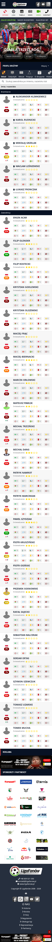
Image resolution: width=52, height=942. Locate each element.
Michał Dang (21, 449)
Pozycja (29, 76)
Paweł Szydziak (22, 519)
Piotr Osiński (21, 565)
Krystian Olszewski (25, 310)
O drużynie (39, 76)
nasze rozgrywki (26, 20)
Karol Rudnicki (25, 119)
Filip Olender (21, 240)
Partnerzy (26, 928)
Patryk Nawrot (22, 472)
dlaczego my (42, 20)
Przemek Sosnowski (25, 588)
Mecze (21, 76)
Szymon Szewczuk (24, 681)
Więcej (44, 66)
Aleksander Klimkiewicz (30, 96)
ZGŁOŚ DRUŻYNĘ (8, 20)
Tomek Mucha (21, 727)
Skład (3, 76)
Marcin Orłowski (24, 379)
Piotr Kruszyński (24, 542)
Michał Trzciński (24, 426)
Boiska (26, 911)
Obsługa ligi (26, 921)
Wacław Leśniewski (27, 166)
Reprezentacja (26, 925)
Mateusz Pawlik (23, 403)
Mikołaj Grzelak (25, 142)
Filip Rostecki (21, 263)
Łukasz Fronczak (26, 189)
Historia (26, 908)
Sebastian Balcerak (25, 635)
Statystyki (12, 76)
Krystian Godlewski (25, 287)
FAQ (26, 915)
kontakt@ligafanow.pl (27, 881)
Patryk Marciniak (24, 495)
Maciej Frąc (20, 333)
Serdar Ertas (21, 658)
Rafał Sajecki (21, 611)
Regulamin (27, 918)
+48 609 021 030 (27, 878)
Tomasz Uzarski (23, 704)
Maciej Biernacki (23, 356)
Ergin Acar (20, 217)
